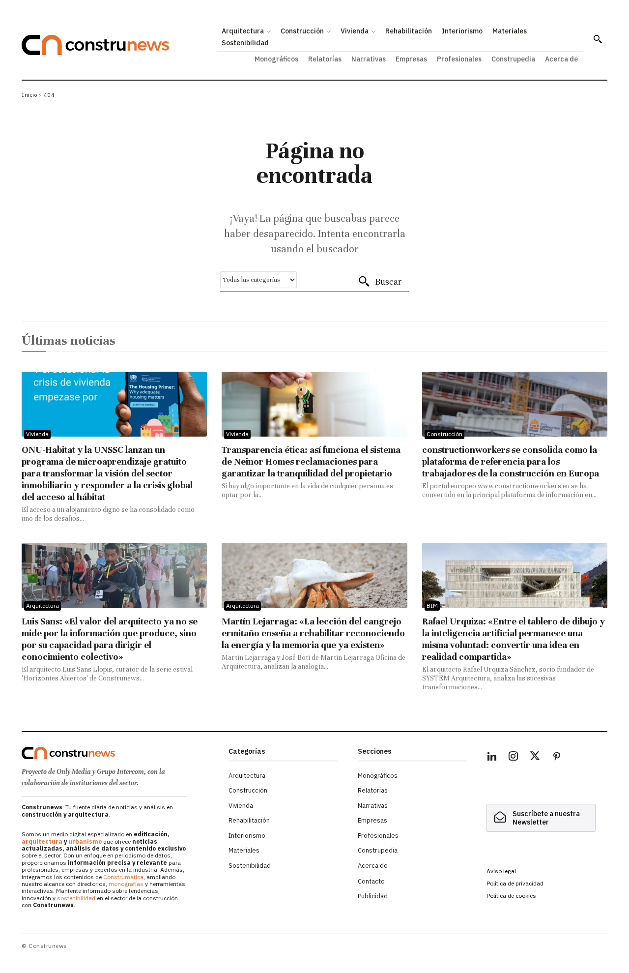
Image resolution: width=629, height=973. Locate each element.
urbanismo (85, 841)
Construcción (444, 434)
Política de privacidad (514, 883)
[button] (597, 39)
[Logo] (119, 753)
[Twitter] (535, 757)
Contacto (371, 881)
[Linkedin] (492, 757)
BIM (432, 605)
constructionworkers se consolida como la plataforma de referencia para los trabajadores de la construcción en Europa (510, 461)
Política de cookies (511, 895)
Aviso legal (501, 871)
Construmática (123, 877)
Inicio (29, 94)
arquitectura (42, 841)
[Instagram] (513, 757)
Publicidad (373, 896)
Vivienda (37, 434)
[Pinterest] (557, 757)
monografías (126, 883)
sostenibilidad (76, 898)
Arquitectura (42, 605)
